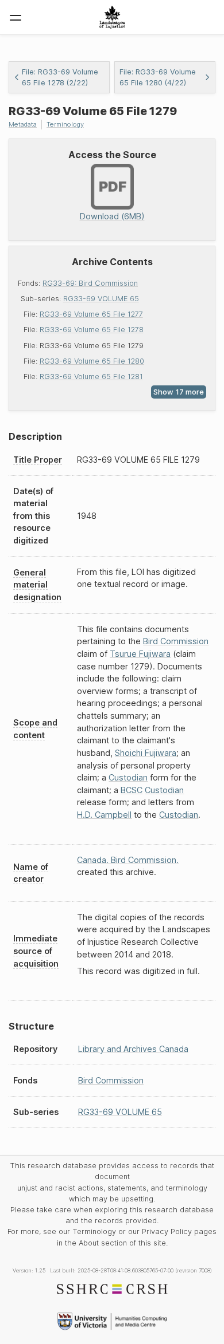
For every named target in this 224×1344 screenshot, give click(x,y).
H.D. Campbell (104, 814)
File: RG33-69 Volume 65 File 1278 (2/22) (60, 77)
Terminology (65, 124)
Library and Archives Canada (133, 1049)
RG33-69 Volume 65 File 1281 (91, 376)
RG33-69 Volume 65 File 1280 (92, 361)
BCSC (131, 790)
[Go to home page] (112, 17)
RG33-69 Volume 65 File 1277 (91, 314)
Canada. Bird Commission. (128, 860)
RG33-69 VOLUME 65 (101, 298)
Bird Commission (175, 641)
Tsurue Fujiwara (140, 654)
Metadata (23, 124)
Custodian (128, 777)
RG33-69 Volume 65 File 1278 (92, 329)
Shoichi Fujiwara (145, 753)
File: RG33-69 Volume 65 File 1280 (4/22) (157, 77)
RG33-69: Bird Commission (90, 283)
